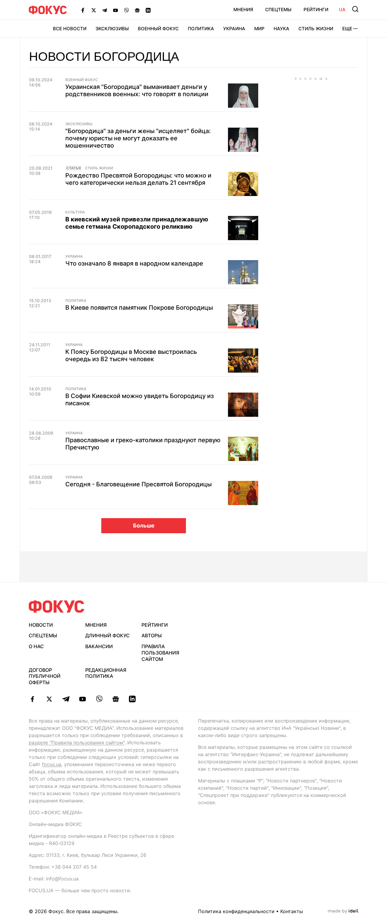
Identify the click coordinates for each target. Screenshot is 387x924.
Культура (75, 212)
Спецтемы (278, 9)
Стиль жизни (315, 28)
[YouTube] (115, 10)
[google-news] (115, 699)
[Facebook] (82, 10)
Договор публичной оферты (44, 676)
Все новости (69, 28)
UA (342, 9)
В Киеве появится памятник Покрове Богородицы (139, 307)
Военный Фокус (158, 28)
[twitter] (49, 699)
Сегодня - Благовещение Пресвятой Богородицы (138, 484)
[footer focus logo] (56, 606)
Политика (201, 28)
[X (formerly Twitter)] (93, 10)
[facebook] (32, 699)
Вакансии (99, 646)
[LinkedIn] (148, 10)
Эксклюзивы (112, 28)
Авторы (151, 635)
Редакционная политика (105, 673)
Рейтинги (316, 9)
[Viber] (126, 10)
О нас (36, 646)
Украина (234, 28)
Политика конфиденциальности (236, 911)
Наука (281, 28)
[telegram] (66, 699)
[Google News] (137, 10)
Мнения (243, 9)
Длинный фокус (107, 635)
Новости (41, 625)
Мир (259, 28)
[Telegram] (104, 10)
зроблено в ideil (343, 911)
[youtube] (82, 699)
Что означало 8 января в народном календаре (134, 263)
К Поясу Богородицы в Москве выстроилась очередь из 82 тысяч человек (131, 355)
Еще (347, 28)
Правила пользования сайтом (160, 652)
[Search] (355, 9)
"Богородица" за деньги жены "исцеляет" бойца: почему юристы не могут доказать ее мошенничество (138, 138)
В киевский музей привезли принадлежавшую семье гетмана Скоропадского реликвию (136, 223)
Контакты (291, 911)
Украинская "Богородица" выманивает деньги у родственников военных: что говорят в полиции (136, 90)
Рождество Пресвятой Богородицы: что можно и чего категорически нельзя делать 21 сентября (138, 179)
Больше (143, 525)
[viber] (99, 699)
